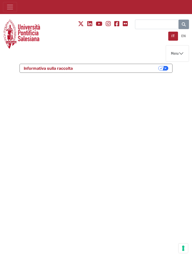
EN (183, 36)
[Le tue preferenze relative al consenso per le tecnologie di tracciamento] (183, 248)
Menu (175, 53)
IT (173, 36)
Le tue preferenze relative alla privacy (118, 68)
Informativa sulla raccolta (48, 68)
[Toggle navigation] (10, 7)
